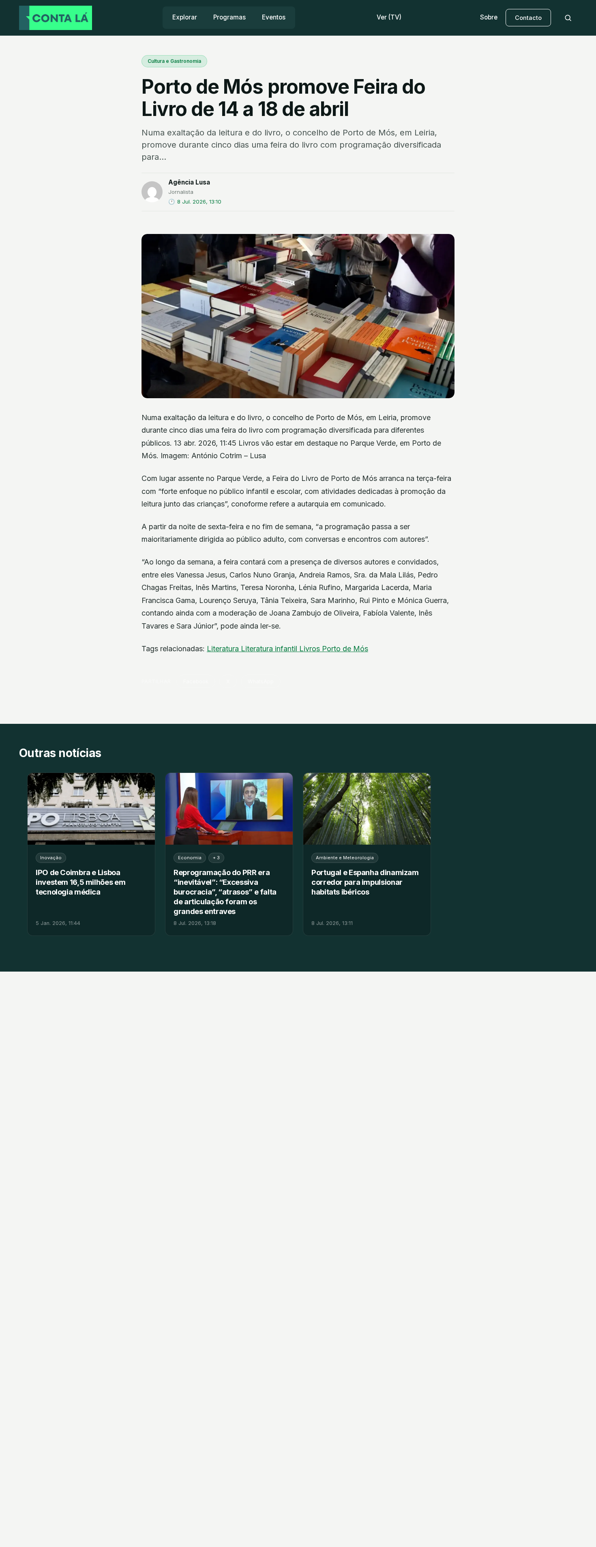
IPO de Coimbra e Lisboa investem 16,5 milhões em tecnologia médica (80, 882)
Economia (190, 857)
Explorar (184, 17)
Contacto (528, 17)
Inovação (51, 857)
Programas (229, 17)
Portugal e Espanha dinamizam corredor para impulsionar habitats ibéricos (365, 882)
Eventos (273, 17)
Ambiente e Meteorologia (345, 857)
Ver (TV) (389, 17)
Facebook (195, 681)
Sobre (488, 17)
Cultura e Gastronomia (174, 61)
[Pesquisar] (568, 18)
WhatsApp (261, 681)
